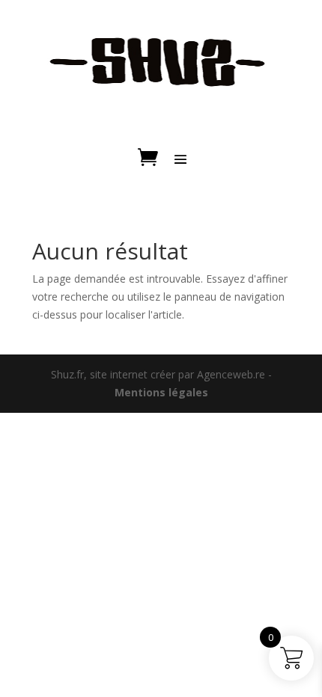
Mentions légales (161, 392)
